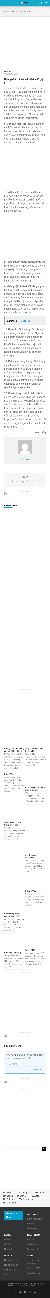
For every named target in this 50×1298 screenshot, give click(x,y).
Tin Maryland (9, 1202)
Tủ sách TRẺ (33, 1268)
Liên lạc (8, 1274)
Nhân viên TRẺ (11, 1260)
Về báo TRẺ (10, 1269)
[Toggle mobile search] (40, 3)
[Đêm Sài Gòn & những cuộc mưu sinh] (35, 779)
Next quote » (37, 1069)
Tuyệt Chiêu (30, 950)
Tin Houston (38, 1192)
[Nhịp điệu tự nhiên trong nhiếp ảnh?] (14, 814)
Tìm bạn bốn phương (33, 1262)
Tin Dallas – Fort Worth (14, 1196)
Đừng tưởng (30, 891)
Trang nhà (11, 1215)
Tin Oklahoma (26, 1199)
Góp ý (7, 1244)
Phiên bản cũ (33, 1273)
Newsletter (9, 1249)
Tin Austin (35, 1196)
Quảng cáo (32, 1244)
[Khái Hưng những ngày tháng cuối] (14, 894)
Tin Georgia (23, 1192)
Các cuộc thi (33, 1249)
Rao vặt (31, 1239)
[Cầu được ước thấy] (14, 943)
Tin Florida (8, 1192)
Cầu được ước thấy (12, 952)
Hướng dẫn (32, 1228)
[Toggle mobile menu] (46, 3)
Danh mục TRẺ (34, 1218)
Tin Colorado (9, 1199)
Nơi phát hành (11, 1265)
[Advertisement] (25, 43)
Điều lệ (30, 1223)
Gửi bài (7, 1239)
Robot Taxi (9, 774)
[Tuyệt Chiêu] (35, 941)
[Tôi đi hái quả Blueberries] (35, 831)
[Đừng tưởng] (35, 883)
